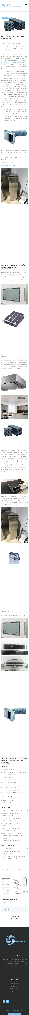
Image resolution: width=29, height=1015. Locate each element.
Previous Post (15, 916)
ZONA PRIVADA (14, 983)
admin (4, 41)
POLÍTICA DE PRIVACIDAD (14, 994)
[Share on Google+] (6, 903)
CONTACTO (14, 991)
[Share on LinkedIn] (8, 903)
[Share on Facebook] (2, 903)
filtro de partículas (9, 458)
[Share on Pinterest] (10, 903)
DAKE (4, 17)
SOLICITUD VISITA (14, 989)
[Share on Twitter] (4, 903)
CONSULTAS (14, 986)
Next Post (14, 918)
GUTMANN (9, 17)
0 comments (17, 41)
